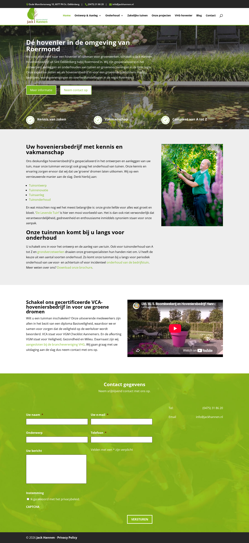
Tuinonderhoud (40, 200)
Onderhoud (112, 15)
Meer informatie (41, 90)
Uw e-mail (99, 415)
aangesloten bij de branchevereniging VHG (55, 344)
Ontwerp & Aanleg (86, 15)
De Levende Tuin (47, 213)
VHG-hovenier (183, 15)
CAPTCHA (32, 507)
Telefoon (98, 433)
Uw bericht (34, 451)
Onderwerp (34, 433)
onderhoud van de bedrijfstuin (128, 262)
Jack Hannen (45, 538)
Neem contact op (76, 90)
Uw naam (34, 415)
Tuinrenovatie (38, 190)
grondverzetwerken (50, 252)
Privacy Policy (67, 538)
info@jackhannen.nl (209, 417)
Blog (199, 15)
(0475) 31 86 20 (213, 408)
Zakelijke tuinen (137, 15)
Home (67, 15)
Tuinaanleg (36, 195)
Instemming (35, 493)
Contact (211, 15)
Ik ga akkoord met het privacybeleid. (55, 499)
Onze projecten (161, 15)
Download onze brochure (74, 267)
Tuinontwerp (38, 185)
